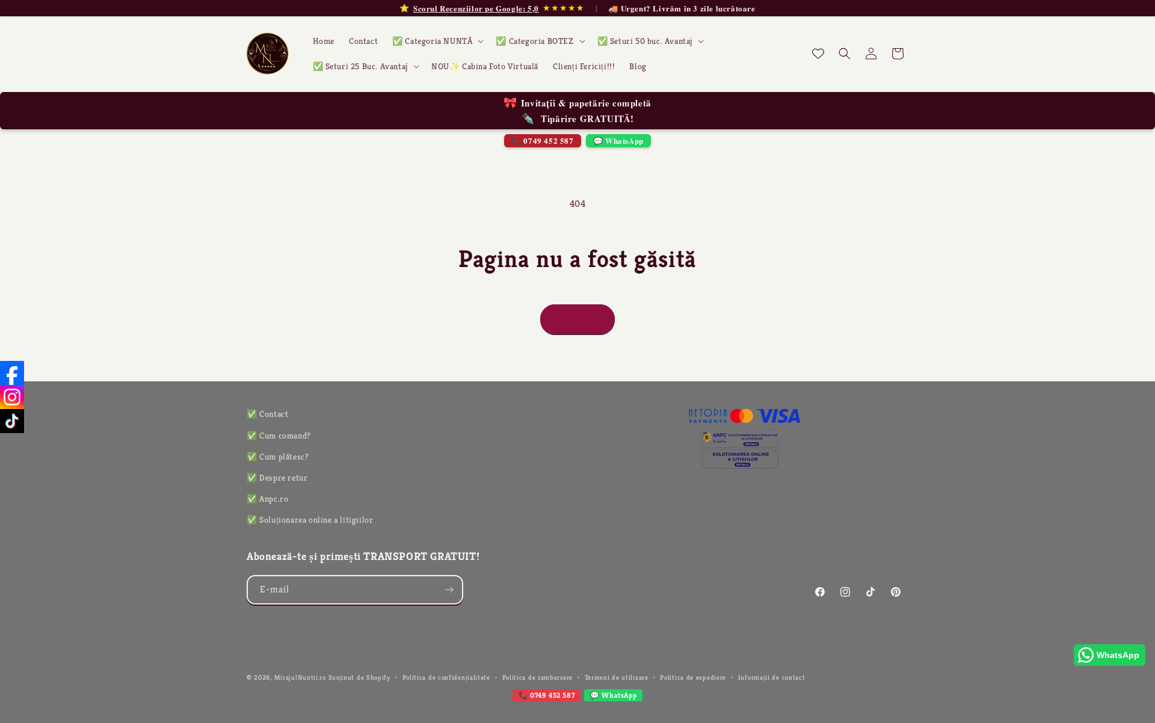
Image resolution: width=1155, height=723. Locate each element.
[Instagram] (12, 397)
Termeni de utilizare (616, 677)
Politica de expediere (693, 677)
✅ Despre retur (277, 477)
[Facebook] (12, 373)
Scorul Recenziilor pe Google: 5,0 (476, 8)
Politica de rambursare (537, 677)
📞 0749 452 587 (542, 140)
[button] (436, 41)
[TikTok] (12, 421)
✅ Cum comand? (279, 435)
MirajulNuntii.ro (300, 677)
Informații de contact (771, 677)
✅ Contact (267, 413)
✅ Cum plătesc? (278, 456)
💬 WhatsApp (618, 140)
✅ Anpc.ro (267, 498)
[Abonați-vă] (449, 590)
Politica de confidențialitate (446, 677)
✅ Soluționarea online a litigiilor (310, 519)
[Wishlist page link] (818, 54)
